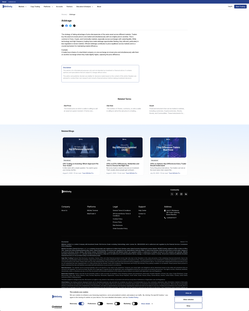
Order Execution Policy (120, 228)
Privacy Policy (117, 222)
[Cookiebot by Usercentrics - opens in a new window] (56, 307)
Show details (145, 303)
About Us (64, 210)
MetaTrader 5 (91, 213)
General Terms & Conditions (122, 210)
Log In (230, 6)
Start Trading (240, 6)
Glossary (64, 14)
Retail (4, 2)
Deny (188, 306)
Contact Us (142, 213)
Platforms (47, 6)
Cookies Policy (117, 219)
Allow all (188, 293)
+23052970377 (172, 218)
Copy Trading (35, 6)
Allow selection (188, 299)
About (99, 6)
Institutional (12, 2)
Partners (70, 6)
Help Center (142, 210)
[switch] (100, 303)
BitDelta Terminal (92, 210)
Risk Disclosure (118, 225)
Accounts (59, 6)
